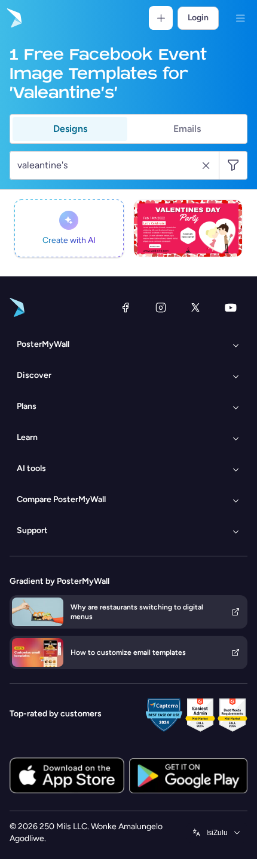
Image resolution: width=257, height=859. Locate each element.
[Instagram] (161, 307)
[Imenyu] (240, 18)
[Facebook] (125, 307)
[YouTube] (231, 307)
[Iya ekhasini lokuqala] (13, 18)
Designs (70, 128)
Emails (187, 128)
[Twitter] (195, 307)
